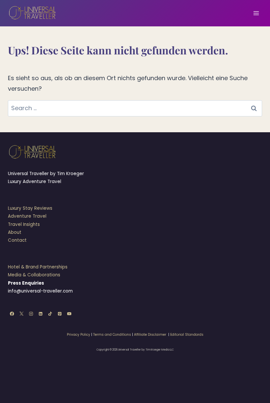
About (14, 232)
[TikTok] (50, 313)
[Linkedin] (41, 313)
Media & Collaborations (34, 275)
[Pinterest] (60, 313)
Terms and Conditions (112, 334)
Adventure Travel (27, 216)
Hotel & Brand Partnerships (38, 267)
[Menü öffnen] (256, 13)
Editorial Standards (186, 334)
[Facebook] (12, 313)
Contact (17, 240)
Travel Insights (24, 224)
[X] (21, 313)
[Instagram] (31, 313)
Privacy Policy (78, 334)
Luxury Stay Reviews (30, 208)
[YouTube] (69, 313)
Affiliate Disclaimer (150, 334)
